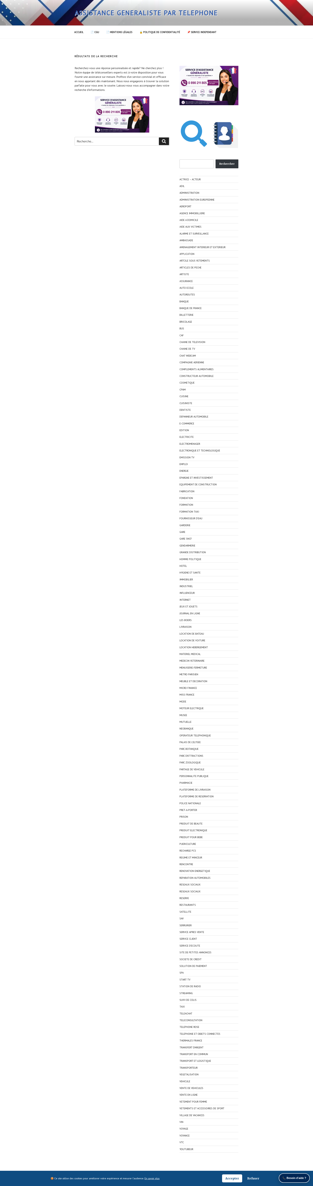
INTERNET (185, 599)
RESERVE (184, 898)
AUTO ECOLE (187, 287)
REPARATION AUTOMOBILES (195, 877)
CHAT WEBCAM (188, 355)
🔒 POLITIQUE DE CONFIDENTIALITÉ (159, 32)
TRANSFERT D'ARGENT (192, 1047)
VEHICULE (185, 1081)
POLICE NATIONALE (190, 803)
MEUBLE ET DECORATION (193, 681)
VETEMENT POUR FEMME (193, 1101)
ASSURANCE (186, 281)
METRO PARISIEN (189, 674)
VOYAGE (184, 1128)
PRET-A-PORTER (188, 810)
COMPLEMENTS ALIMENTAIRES (197, 369)
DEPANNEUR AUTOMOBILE (194, 416)
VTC (182, 1142)
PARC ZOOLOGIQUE (190, 762)
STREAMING (186, 993)
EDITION (184, 430)
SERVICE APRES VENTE (192, 932)
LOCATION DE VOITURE (192, 640)
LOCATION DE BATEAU (192, 633)
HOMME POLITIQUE (190, 559)
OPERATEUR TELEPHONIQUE (195, 735)
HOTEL (183, 566)
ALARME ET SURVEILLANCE (194, 233)
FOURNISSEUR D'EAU (191, 518)
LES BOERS (186, 620)
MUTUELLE (185, 721)
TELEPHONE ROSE (189, 1027)
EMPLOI (184, 464)
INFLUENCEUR (187, 593)
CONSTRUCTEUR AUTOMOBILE (197, 376)
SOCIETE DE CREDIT (191, 959)
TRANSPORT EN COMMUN (194, 1054)
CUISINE (184, 396)
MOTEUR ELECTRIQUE (192, 708)
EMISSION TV (187, 457)
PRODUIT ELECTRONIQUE (193, 830)
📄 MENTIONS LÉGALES (119, 32)
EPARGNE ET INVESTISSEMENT (196, 477)
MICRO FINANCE (188, 688)
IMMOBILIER (186, 579)
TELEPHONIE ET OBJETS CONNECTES (200, 1033)
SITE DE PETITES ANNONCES (195, 952)
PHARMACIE (186, 782)
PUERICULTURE (188, 844)
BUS (182, 328)
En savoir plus (152, 1178)
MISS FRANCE (187, 694)
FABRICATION (187, 491)
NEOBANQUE (186, 728)
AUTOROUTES (187, 294)
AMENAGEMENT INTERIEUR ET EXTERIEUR (203, 247)
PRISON (184, 816)
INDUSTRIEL (186, 586)
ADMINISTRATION (189, 192)
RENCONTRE (186, 864)
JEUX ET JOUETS (188, 606)
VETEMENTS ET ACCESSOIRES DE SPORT (202, 1108)
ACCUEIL (79, 32)
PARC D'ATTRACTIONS (191, 755)
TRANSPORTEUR (189, 1067)
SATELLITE (185, 911)
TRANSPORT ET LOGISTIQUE (195, 1060)
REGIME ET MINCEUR (191, 857)
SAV (182, 918)
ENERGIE (184, 470)
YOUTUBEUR (186, 1149)
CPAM (183, 389)
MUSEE (183, 715)
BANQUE (184, 301)
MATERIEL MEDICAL (190, 654)
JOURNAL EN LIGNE (190, 613)
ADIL (182, 186)
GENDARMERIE (187, 545)
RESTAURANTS (188, 905)
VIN (181, 1122)
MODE (183, 701)
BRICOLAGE (186, 321)
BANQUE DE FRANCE (191, 308)
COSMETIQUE (187, 382)
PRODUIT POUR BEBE (191, 837)
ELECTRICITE (187, 437)
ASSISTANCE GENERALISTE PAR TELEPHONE (146, 13)
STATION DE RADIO (190, 986)
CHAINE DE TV (187, 348)
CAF (182, 335)
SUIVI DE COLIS (188, 1000)
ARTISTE (184, 274)
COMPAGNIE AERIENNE (192, 362)
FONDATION (186, 498)
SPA (182, 972)
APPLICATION (187, 254)
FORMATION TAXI (189, 511)
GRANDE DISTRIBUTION (193, 552)
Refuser (253, 1178)
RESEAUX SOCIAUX (190, 884)
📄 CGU (95, 32)
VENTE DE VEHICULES (191, 1088)
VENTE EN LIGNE (189, 1094)
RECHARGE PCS (188, 850)
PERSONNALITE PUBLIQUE (194, 776)
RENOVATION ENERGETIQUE (195, 871)
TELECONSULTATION (191, 1020)
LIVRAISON (185, 626)
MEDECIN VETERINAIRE (192, 660)
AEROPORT (185, 206)
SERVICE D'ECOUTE (190, 945)
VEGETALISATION (189, 1074)
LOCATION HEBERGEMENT (194, 647)
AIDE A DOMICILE (189, 220)
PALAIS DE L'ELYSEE (190, 742)
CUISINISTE (186, 403)
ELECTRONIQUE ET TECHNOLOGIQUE (200, 450)
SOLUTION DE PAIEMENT (193, 966)
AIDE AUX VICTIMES (190, 226)
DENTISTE (185, 410)
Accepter (232, 1178)
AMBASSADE (186, 240)
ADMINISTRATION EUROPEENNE (197, 199)
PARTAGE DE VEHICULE (192, 769)
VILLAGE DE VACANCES (192, 1115)
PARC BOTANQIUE (189, 749)
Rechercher (227, 163)
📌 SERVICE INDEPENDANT (201, 32)
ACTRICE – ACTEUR (190, 179)
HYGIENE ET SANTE (190, 572)
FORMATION (186, 504)
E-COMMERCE (187, 423)
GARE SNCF (186, 538)
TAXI (182, 1006)
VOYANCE (185, 1135)
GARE (182, 532)
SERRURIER (186, 925)
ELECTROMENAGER (190, 443)
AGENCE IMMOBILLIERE (192, 213)
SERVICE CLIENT (188, 938)
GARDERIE (185, 525)
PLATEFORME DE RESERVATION (197, 796)
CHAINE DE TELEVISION (192, 342)
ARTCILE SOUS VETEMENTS (195, 260)
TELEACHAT (186, 1013)
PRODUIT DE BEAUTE (191, 823)
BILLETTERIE (186, 314)
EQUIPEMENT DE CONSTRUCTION (198, 484)
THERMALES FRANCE (191, 1040)
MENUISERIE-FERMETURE (193, 667)
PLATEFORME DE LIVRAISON (195, 789)
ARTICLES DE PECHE (190, 267)
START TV (185, 979)
